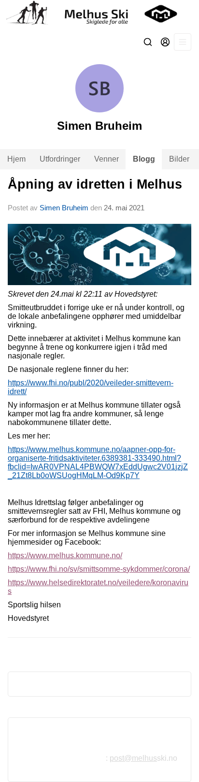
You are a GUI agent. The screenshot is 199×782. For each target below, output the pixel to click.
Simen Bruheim (64, 208)
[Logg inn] (165, 42)
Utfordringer (60, 159)
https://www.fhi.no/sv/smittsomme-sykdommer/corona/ (99, 569)
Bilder (179, 159)
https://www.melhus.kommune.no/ (65, 555)
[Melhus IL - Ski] (99, 13)
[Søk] (147, 42)
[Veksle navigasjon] (182, 42)
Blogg (144, 159)
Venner (106, 159)
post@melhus (133, 758)
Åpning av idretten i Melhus (95, 184)
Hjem (16, 159)
